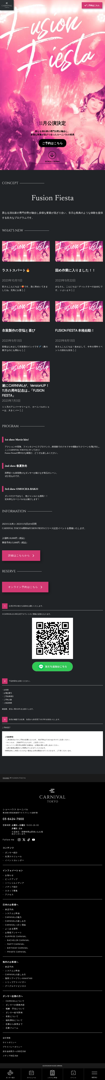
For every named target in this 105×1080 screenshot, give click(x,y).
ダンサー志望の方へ (13, 996)
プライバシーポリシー (12, 1047)
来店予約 (9, 909)
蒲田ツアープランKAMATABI (18, 978)
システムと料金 (12, 913)
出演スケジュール (13, 856)
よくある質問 (11, 928)
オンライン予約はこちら (23, 587)
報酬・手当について (15, 1008)
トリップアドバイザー (15, 982)
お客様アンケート (13, 932)
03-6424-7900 (13, 819)
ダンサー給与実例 (14, 1012)
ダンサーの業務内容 (15, 1004)
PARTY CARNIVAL (15, 944)
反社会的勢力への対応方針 (14, 1051)
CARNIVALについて (14, 1001)
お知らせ (9, 875)
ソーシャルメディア (14, 883)
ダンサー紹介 (11, 852)
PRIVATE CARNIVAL (16, 951)
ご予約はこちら (93, 5)
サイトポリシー (9, 1042)
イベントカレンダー (14, 860)
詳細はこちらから (19, 555)
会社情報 (7, 1038)
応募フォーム (11, 1028)
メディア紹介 (11, 886)
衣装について (11, 1016)
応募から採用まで (14, 1024)
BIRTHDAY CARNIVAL (17, 948)
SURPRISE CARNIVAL (15, 936)
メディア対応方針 (10, 1055)
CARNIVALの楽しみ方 (15, 921)
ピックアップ (11, 879)
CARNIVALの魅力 (13, 917)
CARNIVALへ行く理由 (15, 924)
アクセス (9, 894)
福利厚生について (14, 1020)
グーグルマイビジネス (15, 986)
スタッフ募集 (11, 890)
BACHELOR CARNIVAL (18, 940)
